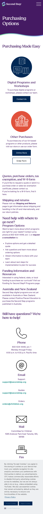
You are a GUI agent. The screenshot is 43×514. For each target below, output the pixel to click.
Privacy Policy (10, 497)
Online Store (21, 153)
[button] (12, 508)
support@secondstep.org (14, 382)
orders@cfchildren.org (12, 404)
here (4, 194)
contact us (23, 188)
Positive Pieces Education (27, 298)
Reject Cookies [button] (25, 503)
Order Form (21, 161)
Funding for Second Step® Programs (18, 283)
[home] (12, 4)
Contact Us (21, 99)
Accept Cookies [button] (11, 503)
